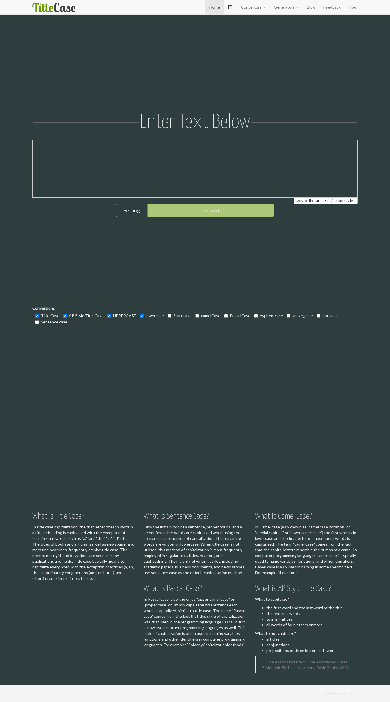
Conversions (43, 308)
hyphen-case (271, 315)
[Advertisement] (195, 64)
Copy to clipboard (308, 200)
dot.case (330, 315)
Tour (353, 7)
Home (214, 7)
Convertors (251, 7)
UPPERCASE (124, 315)
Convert (210, 210)
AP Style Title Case (86, 315)
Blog (311, 7)
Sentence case (54, 321)
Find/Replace (335, 200)
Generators (284, 7)
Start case (182, 315)
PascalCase (240, 315)
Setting (132, 210)
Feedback (332, 7)
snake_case (302, 315)
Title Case (50, 315)
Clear (352, 200)
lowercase (155, 315)
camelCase (210, 315)
